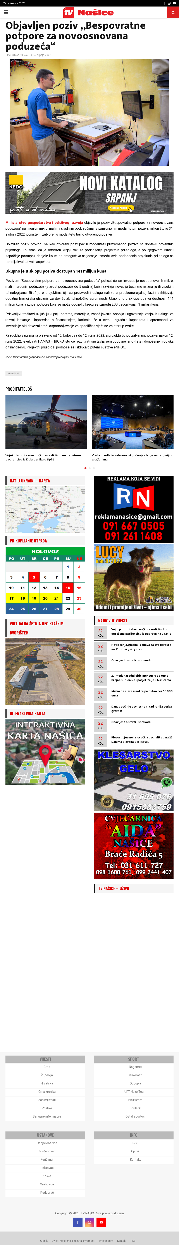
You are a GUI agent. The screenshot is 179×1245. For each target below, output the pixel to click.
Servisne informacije (47, 1116)
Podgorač (47, 1192)
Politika (47, 1108)
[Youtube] (101, 1222)
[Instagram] (89, 1222)
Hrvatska (13, 373)
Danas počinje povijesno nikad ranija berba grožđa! (141, 708)
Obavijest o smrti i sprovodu (131, 660)
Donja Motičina (47, 1143)
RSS (135, 1143)
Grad (47, 1067)
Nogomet (135, 1067)
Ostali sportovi (135, 1116)
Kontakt (135, 1159)
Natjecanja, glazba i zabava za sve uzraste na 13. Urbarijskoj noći (141, 647)
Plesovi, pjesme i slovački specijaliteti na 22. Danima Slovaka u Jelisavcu (142, 739)
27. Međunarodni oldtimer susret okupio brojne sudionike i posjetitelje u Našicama (141, 678)
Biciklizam (135, 1100)
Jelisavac (47, 1168)
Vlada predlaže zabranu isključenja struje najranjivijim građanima (132, 457)
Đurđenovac (47, 1151)
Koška (47, 1176)
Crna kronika (47, 1091)
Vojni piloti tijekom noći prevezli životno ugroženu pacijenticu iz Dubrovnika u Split (43, 457)
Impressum (106, 1240)
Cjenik (135, 1151)
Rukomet (135, 1075)
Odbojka (135, 1083)
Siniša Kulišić (20, 55)
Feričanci (47, 1159)
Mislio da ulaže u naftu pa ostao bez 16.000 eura (142, 693)
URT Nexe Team (135, 1091)
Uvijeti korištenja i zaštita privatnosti (73, 1240)
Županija (47, 1075)
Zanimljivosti (47, 1100)
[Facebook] (78, 1222)
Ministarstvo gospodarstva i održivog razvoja (44, 223)
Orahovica (47, 1184)
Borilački (135, 1108)
